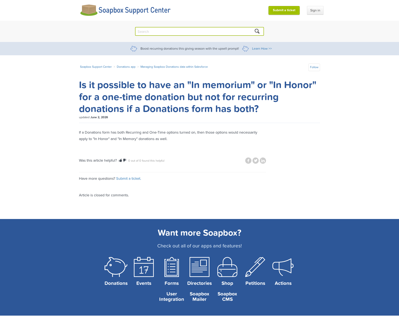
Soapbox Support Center (96, 67)
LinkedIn (263, 160)
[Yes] (120, 160)
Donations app (126, 67)
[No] (124, 160)
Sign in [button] (315, 10)
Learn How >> (262, 49)
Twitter (255, 160)
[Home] (125, 10)
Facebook (248, 160)
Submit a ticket (284, 10)
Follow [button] (314, 67)
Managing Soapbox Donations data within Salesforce (174, 67)
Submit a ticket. (128, 178)
